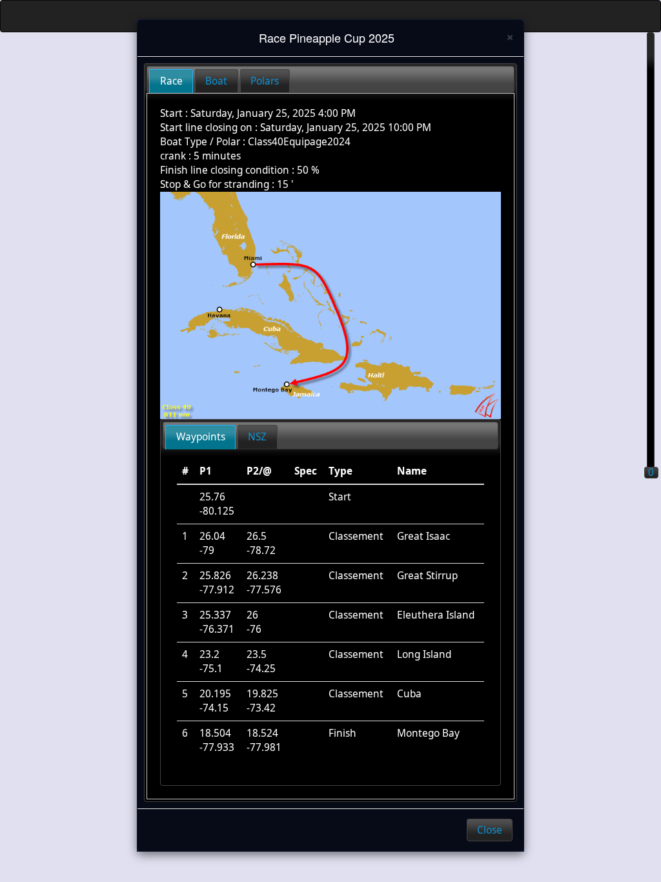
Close (489, 830)
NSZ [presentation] (257, 437)
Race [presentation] (171, 81)
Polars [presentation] (264, 81)
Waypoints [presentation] (200, 437)
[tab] (171, 81)
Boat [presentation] (216, 81)
